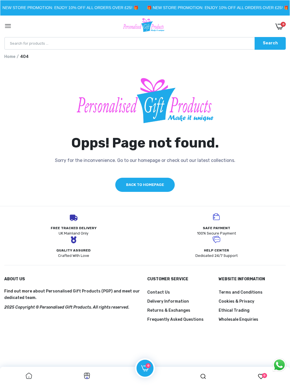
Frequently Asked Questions (175, 319)
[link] (29, 376)
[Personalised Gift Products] (143, 26)
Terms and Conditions (241, 292)
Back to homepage (145, 185)
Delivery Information (168, 301)
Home (9, 56)
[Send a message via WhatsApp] (279, 365)
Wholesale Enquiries (238, 319)
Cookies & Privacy (236, 301)
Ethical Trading (234, 310)
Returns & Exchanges (168, 310)
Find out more (18, 291)
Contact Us (158, 292)
